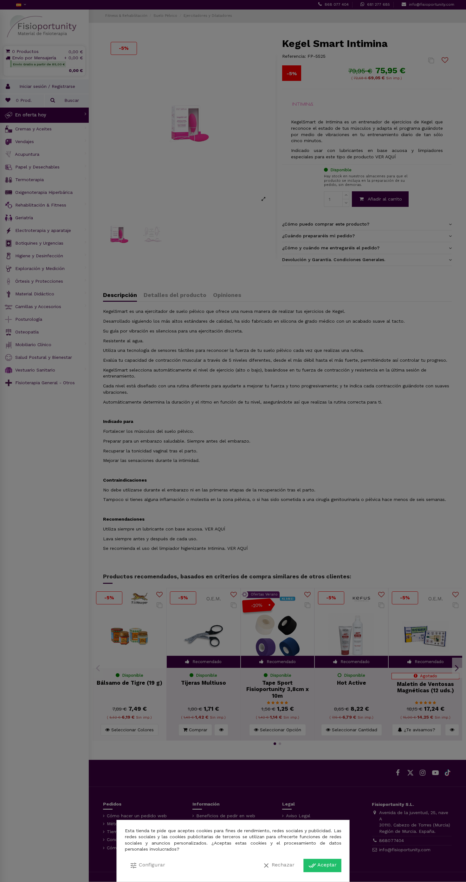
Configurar (147, 865)
